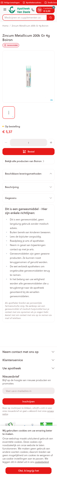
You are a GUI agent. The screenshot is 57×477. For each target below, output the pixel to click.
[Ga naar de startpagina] (19, 10)
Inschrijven (28, 401)
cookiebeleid (42, 462)
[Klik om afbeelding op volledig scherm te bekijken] (28, 76)
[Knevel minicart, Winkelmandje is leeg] (39, 10)
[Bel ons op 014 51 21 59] (32, 9)
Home (5, 25)
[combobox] (24, 17)
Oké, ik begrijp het (28, 470)
